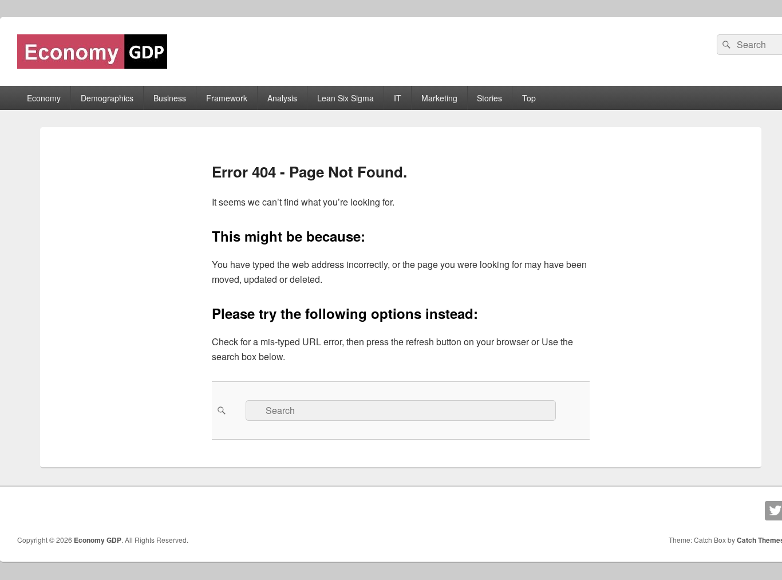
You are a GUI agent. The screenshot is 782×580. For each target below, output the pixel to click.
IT (397, 98)
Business (169, 98)
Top (529, 98)
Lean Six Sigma (345, 98)
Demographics (107, 98)
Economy (44, 98)
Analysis (282, 98)
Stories (489, 98)
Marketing (439, 98)
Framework (226, 98)
